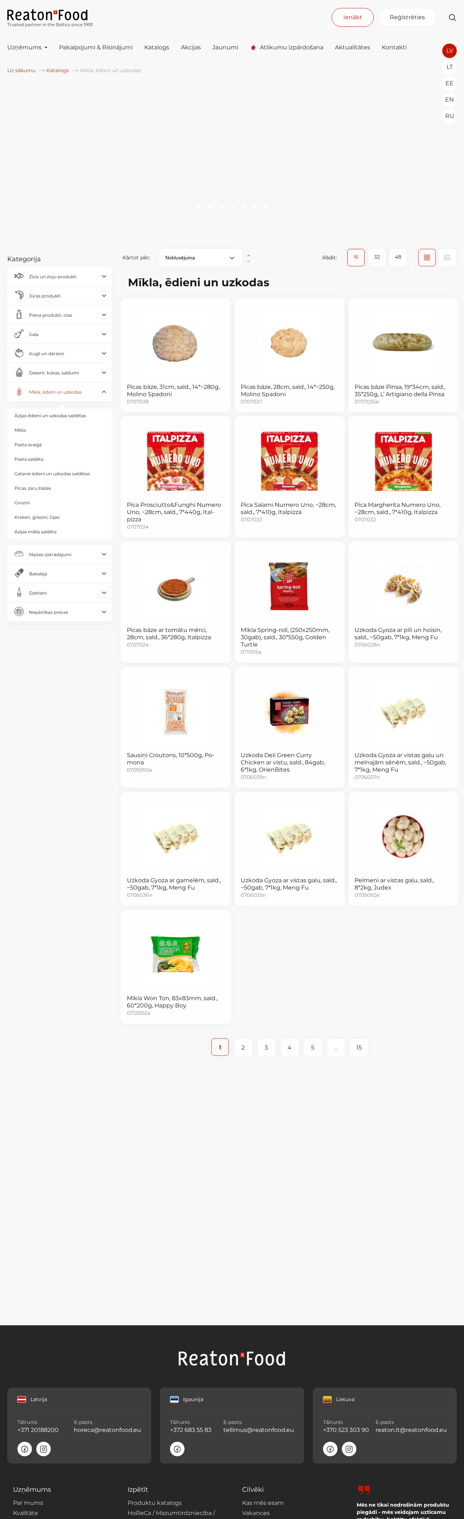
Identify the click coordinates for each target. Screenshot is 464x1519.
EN (449, 99)
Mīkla (20, 430)
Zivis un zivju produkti (52, 276)
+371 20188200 (38, 1429)
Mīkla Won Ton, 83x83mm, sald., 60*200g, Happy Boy (172, 1002)
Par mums (28, 1502)
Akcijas (191, 47)
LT (450, 66)
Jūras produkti (45, 296)
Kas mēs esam (263, 1502)
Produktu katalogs (155, 1502)
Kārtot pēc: (136, 257)
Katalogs (156, 47)
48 (398, 257)
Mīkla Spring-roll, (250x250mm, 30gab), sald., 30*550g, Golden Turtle (285, 637)
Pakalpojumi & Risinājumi (96, 47)
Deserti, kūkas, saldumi (54, 372)
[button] (199, 206)
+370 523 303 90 (346, 1429)
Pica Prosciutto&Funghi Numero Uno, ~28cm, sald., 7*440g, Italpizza (174, 512)
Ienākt (352, 17)
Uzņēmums (24, 47)
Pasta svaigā (28, 444)
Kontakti (394, 47)
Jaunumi (225, 47)
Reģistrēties (407, 17)
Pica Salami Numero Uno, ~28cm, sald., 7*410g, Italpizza (288, 508)
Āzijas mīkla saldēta (35, 531)
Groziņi (22, 502)
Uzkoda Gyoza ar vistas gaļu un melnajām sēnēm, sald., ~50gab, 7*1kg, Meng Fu (400, 762)
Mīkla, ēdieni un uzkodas (55, 392)
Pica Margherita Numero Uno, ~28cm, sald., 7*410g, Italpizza (397, 508)
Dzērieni (38, 593)
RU (449, 115)
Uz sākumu (22, 70)
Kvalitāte (25, 1513)
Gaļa (33, 334)
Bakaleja (38, 573)
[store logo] (50, 14)
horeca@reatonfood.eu (107, 1429)
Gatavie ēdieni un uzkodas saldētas (52, 473)
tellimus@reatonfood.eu (258, 1429)
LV (449, 50)
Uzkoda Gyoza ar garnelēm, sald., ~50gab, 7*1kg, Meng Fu (174, 884)
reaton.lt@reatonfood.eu (411, 1429)
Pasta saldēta (29, 459)
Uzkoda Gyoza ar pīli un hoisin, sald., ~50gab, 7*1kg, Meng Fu (398, 634)
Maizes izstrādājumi (50, 554)
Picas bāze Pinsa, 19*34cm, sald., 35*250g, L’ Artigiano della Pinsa (400, 390)
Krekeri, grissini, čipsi (36, 517)
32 (377, 257)
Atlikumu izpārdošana (291, 47)
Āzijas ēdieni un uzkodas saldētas (50, 415)
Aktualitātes (352, 47)
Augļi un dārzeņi (46, 353)
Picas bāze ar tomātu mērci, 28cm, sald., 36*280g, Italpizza (169, 634)
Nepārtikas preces (48, 612)
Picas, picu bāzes (32, 488)
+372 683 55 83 (190, 1429)
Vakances (256, 1513)
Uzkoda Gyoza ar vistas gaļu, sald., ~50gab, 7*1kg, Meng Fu (289, 884)
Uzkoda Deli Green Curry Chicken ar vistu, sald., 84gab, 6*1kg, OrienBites (283, 762)
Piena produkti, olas (50, 315)
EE (449, 83)
